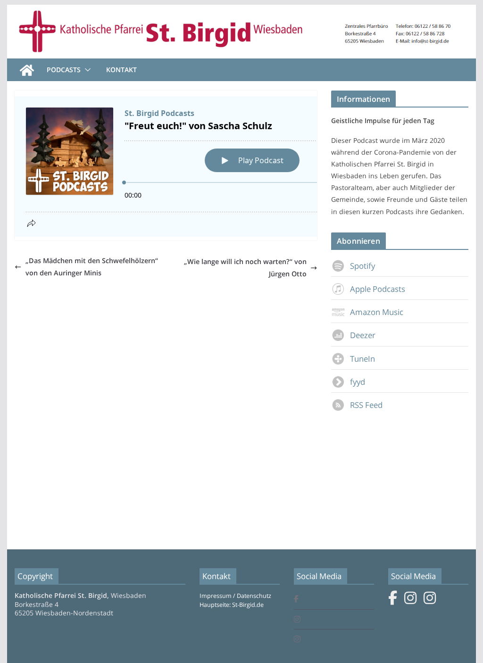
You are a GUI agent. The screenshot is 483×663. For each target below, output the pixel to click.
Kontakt (121, 69)
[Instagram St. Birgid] (297, 620)
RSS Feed (366, 404)
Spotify (362, 265)
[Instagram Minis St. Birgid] (297, 640)
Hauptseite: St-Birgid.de (232, 605)
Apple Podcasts (377, 288)
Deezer (362, 335)
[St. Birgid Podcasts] (241, 11)
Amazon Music (376, 312)
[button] (86, 69)
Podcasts (64, 69)
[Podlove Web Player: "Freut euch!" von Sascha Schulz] (203, 166)
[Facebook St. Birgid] (296, 600)
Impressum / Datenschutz (235, 596)
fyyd (357, 381)
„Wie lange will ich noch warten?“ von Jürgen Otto (245, 267)
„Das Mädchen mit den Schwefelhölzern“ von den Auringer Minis (91, 266)
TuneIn (362, 358)
